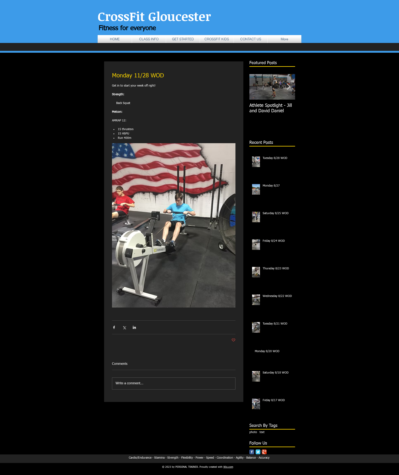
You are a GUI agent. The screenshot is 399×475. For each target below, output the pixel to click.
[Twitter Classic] (258, 451)
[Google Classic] (264, 451)
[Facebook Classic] (251, 451)
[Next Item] (288, 87)
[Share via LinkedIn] (134, 327)
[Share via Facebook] (114, 327)
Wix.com (228, 467)
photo (253, 432)
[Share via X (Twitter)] (124, 327)
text (262, 432)
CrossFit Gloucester (154, 15)
